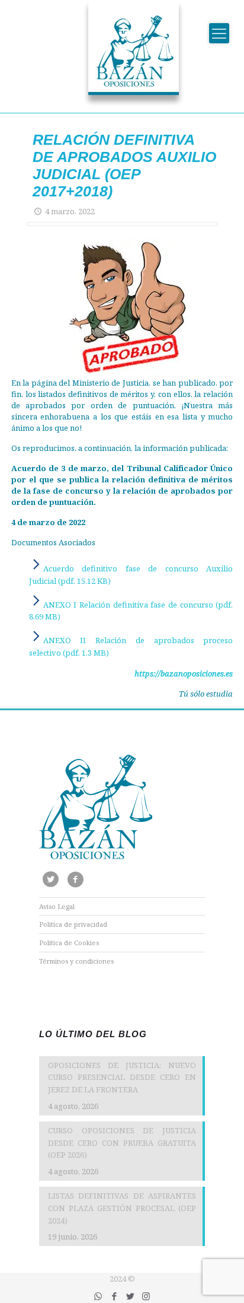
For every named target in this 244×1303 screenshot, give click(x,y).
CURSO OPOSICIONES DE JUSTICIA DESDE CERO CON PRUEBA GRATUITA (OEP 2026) (122, 1143)
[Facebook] (114, 1296)
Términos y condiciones (76, 960)
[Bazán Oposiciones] (122, 53)
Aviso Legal (57, 906)
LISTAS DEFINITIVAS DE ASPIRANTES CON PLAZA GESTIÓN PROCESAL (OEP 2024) (122, 1208)
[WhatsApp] (98, 1296)
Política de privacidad (73, 924)
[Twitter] (130, 1296)
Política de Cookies (69, 942)
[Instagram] (146, 1296)
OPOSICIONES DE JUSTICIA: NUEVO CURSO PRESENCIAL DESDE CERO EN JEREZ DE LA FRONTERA (122, 1077)
